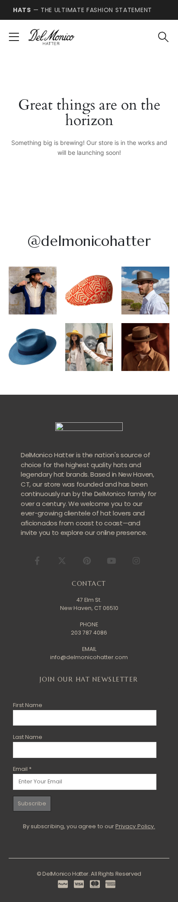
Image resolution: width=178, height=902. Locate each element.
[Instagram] (136, 560)
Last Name (27, 737)
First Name (27, 705)
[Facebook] (37, 560)
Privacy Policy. (135, 826)
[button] (163, 37)
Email (22, 769)
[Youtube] (111, 560)
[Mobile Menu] (17, 37)
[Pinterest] (86, 560)
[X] (62, 560)
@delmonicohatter (89, 241)
